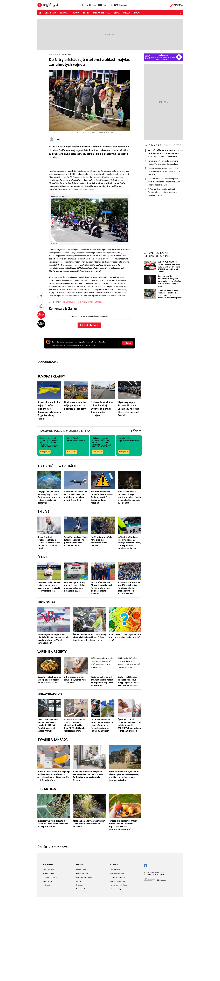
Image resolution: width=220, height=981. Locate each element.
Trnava (63, 12)
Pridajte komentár (90, 325)
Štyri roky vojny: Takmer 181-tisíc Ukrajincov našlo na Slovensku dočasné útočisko (128, 493)
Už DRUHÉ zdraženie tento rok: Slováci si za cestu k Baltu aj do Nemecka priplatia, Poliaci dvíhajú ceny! (102, 809)
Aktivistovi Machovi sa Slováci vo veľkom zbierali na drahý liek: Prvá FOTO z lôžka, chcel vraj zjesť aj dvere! (75, 809)
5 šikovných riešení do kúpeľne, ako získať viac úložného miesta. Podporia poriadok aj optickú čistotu (88, 860)
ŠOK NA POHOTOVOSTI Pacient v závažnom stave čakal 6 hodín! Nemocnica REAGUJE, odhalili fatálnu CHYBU (169, 267)
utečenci (77, 301)
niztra (62, 301)
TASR (58, 139)
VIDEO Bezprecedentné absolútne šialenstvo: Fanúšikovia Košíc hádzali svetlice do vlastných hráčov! (129, 672)
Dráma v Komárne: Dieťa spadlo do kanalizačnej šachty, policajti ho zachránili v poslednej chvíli (170, 294)
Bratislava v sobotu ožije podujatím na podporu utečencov (75, 490)
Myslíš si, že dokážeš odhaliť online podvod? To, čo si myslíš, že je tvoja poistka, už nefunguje (102, 581)
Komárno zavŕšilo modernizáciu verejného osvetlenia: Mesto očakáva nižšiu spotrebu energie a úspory (169, 281)
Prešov (126, 12)
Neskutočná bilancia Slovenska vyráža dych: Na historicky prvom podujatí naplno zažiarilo (102, 672)
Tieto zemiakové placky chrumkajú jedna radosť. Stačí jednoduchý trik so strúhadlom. (102, 765)
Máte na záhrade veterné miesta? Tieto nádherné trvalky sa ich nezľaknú (89, 908)
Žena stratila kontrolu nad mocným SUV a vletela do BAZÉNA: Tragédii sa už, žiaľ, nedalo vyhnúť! (47, 809)
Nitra (86, 12)
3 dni (167, 145)
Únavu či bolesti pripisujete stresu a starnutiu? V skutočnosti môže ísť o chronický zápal (48, 627)
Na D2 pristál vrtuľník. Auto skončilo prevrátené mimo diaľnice (101, 625)
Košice (137, 12)
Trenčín (75, 12)
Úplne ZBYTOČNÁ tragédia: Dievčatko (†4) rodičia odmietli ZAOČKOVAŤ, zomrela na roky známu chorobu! (129, 809)
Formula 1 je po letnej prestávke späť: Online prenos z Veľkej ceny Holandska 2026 (75, 670)
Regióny (64, 55)
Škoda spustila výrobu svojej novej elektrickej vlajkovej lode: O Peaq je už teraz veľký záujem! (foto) (89, 721)
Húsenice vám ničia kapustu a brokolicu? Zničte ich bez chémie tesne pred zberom (52, 908)
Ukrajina (69, 301)
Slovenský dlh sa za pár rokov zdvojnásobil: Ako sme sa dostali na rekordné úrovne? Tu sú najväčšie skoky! (52, 723)
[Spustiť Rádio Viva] (163, 55)
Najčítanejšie (152, 145)
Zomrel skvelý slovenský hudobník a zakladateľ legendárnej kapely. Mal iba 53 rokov (164, 171)
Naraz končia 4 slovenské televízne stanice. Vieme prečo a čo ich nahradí (163, 162)
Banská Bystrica (101, 12)
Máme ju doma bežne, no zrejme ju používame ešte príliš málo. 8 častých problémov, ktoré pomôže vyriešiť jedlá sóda (53, 860)
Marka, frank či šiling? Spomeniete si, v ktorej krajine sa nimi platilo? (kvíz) (125, 721)
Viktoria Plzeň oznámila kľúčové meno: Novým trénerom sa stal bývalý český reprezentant (48, 670)
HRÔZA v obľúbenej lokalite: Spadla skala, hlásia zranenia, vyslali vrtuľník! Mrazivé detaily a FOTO (164, 181)
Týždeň (178, 145)
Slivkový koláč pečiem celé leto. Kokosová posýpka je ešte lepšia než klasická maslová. (128, 765)
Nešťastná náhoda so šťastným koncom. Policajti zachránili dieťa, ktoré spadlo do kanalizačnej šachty (129, 627)
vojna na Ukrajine (94, 301)
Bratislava (50, 12)
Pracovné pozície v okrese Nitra (63, 515)
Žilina (117, 12)
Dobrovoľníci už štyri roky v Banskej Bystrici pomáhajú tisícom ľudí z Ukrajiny (102, 493)
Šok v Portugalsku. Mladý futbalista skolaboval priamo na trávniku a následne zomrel (75, 625)
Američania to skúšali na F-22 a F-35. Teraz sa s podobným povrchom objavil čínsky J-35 (75, 580)
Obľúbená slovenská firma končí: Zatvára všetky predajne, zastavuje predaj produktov (162, 192)
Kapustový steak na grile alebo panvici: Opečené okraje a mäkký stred (49, 764)
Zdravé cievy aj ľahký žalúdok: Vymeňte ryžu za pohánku (75, 764)
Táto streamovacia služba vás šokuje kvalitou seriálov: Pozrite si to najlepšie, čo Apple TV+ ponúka (129, 581)
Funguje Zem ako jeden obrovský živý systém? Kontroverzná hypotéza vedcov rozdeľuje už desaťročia (48, 581)
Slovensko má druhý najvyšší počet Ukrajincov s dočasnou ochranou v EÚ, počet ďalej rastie (49, 495)
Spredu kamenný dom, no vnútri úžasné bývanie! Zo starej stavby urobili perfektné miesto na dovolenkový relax (124, 860)
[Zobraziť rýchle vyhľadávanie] (180, 12)
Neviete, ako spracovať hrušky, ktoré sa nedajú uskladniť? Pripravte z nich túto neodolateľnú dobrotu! (123, 909)
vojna (84, 301)
